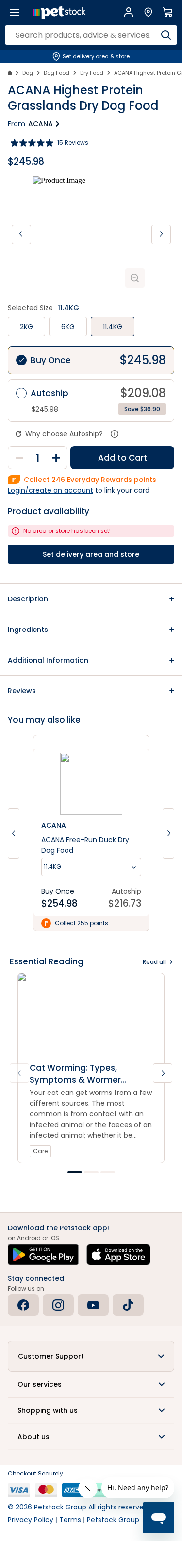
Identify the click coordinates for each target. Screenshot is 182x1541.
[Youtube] (93, 1305)
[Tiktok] (128, 1305)
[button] (91, 599)
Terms (70, 1519)
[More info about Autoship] (114, 434)
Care (40, 1151)
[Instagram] (58, 1305)
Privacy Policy (30, 1519)
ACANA (40, 124)
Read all (154, 962)
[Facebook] (23, 1305)
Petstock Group (113, 1519)
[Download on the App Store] (118, 1254)
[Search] (166, 35)
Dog (27, 73)
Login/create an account (50, 490)
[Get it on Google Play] (43, 1254)
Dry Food (91, 73)
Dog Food (56, 73)
